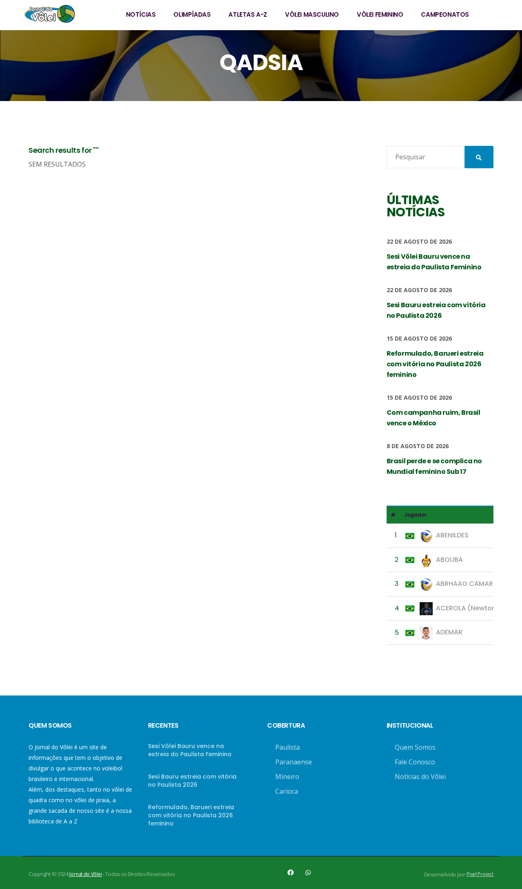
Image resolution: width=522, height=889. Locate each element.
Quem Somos (415, 747)
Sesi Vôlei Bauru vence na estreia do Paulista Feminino (190, 750)
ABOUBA (449, 559)
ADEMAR (449, 632)
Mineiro (287, 776)
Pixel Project (480, 874)
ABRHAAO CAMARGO (470, 583)
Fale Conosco (415, 761)
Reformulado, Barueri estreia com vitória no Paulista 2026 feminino (191, 815)
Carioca (286, 791)
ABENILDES (452, 535)
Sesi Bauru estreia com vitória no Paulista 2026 (192, 780)
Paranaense (293, 761)
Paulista (287, 747)
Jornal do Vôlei (85, 874)
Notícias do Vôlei (420, 776)
